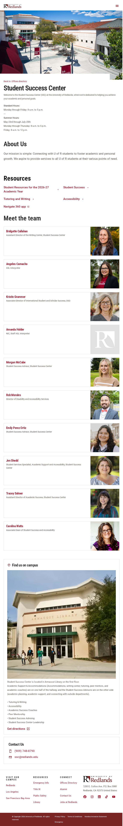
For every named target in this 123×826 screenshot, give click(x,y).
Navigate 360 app (15, 206)
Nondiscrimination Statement (96, 817)
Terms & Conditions (75, 817)
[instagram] (92, 797)
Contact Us (65, 795)
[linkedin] (99, 797)
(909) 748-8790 (25, 751)
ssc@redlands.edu (26, 757)
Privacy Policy (60, 817)
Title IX (36, 789)
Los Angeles (12, 791)
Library (36, 802)
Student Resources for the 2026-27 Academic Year (26, 189)
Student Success (74, 187)
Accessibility (71, 199)
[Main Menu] (117, 5)
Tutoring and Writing (17, 199)
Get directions (16, 728)
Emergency (59, 822)
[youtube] (114, 797)
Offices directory (15, 81)
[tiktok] (106, 797)
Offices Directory (68, 782)
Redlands (10, 785)
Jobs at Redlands (68, 802)
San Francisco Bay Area (18, 798)
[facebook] (85, 797)
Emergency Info (41, 782)
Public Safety (39, 795)
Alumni (63, 789)
